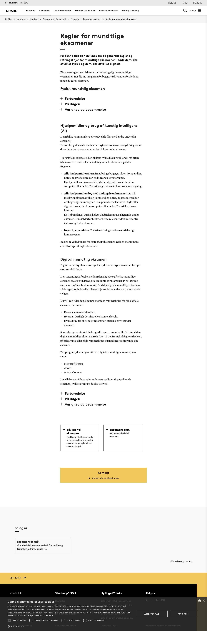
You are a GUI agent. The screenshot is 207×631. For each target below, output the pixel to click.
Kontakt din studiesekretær (105, 478)
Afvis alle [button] (183, 614)
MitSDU (8, 19)
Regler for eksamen (92, 19)
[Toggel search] (185, 10)
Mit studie (21, 19)
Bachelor (30, 10)
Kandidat (44, 10)
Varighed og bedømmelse (85, 109)
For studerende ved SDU (16, 2)
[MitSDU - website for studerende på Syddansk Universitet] (11, 10)
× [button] (203, 601)
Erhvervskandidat (85, 10)
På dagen (72, 104)
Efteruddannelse (108, 10)
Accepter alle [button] (151, 614)
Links (184, 3)
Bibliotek (172, 3)
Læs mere (49, 615)
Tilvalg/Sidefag (130, 10)
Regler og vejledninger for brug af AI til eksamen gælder (92, 242)
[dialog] (103, 614)
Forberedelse (75, 98)
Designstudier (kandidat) (54, 19)
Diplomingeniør (62, 10)
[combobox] (199, 600)
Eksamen (74, 19)
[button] (69, 626)
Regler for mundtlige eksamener (120, 19)
